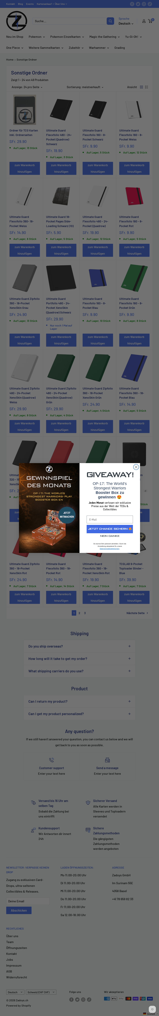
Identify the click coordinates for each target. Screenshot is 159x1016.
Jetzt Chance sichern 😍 (110, 529)
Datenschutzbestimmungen (109, 549)
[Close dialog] (136, 467)
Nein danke (110, 536)
